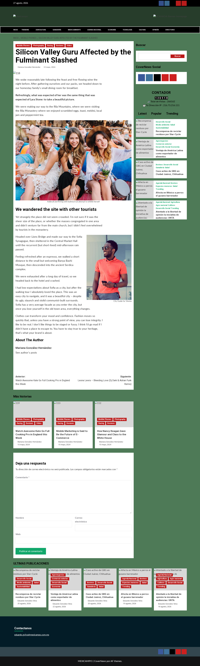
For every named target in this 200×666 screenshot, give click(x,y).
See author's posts (26, 352)
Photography (38, 46)
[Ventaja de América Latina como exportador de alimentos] (145, 147)
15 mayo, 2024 (49, 67)
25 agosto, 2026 (24, 604)
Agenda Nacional (163, 183)
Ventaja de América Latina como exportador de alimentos (169, 153)
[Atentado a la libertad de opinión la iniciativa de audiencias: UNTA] (145, 212)
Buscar (141, 45)
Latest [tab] (142, 113)
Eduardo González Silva (27, 601)
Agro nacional (161, 205)
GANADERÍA (57, 30)
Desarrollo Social (163, 122)
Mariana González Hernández (29, 67)
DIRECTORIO (170, 30)
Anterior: (43, 380)
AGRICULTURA (41, 30)
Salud (172, 125)
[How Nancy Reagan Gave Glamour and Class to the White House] (114, 414)
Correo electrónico (81, 520)
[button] (185, 29)
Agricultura (175, 202)
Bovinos (159, 165)
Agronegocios (162, 141)
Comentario (22, 477)
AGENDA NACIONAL (94, 30)
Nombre (20, 518)
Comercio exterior (164, 144)
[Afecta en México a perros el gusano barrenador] (145, 188)
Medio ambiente (163, 125)
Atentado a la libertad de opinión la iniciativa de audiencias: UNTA (168, 214)
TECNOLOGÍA (127, 30)
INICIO (15, 30)
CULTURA (142, 30)
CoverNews (100, 661)
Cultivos (171, 205)
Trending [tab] (171, 113)
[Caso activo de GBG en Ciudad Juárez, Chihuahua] (145, 168)
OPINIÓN (155, 30)
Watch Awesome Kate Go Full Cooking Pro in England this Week (32, 435)
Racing (50, 46)
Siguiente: (104, 380)
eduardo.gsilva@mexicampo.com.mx (31, 635)
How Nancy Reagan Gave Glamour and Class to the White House (111, 435)
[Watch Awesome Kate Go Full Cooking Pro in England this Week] (32, 414)
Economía (175, 147)
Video (69, 46)
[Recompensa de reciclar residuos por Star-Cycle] (145, 126)
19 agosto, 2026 (129, 604)
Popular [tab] (156, 113)
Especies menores (164, 186)
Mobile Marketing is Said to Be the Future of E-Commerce (72, 435)
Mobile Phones (23, 46)
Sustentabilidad (162, 128)
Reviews (59, 46)
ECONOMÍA (112, 30)
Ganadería (160, 168)
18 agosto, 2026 (164, 607)
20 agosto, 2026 (94, 604)
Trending (159, 189)
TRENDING (25, 30)
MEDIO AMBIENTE (74, 30)
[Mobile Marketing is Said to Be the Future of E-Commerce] (73, 414)
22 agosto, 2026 (59, 607)
